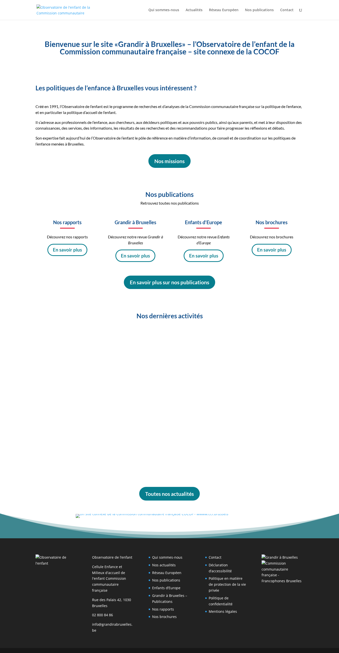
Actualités (194, 10)
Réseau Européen (223, 10)
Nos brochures (164, 616)
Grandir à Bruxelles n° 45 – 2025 (80, 442)
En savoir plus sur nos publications (169, 282)
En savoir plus (67, 250)
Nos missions (169, 161)
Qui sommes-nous (163, 10)
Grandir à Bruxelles (101, 345)
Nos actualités (164, 565)
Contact (287, 10)
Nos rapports (163, 609)
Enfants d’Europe (166, 587)
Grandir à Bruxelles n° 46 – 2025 (80, 389)
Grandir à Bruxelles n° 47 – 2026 (80, 336)
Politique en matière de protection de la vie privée (227, 584)
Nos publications (259, 10)
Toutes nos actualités (169, 494)
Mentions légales (223, 611)
